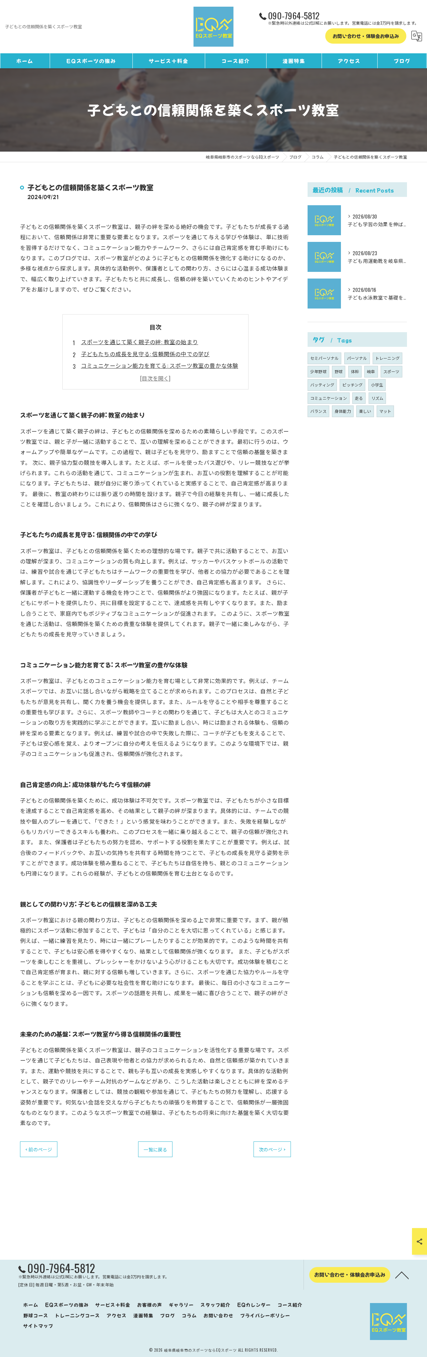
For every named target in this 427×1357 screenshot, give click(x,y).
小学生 (377, 384)
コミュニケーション (328, 398)
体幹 (355, 371)
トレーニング (387, 358)
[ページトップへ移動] (402, 1274)
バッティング (322, 384)
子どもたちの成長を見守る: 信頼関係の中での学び (145, 353)
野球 (339, 371)
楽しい (365, 411)
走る (359, 398)
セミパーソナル (324, 358)
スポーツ (391, 371)
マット (385, 411)
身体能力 (343, 411)
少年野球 (318, 371)
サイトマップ (38, 1325)
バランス (318, 411)
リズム (377, 398)
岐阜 (371, 371)
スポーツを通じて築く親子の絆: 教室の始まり (139, 342)
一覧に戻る (155, 1149)
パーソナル (357, 358)
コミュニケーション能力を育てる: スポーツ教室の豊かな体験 (160, 365)
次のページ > (272, 1149)
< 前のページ (38, 1149)
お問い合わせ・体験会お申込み (366, 36)
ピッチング (352, 384)
